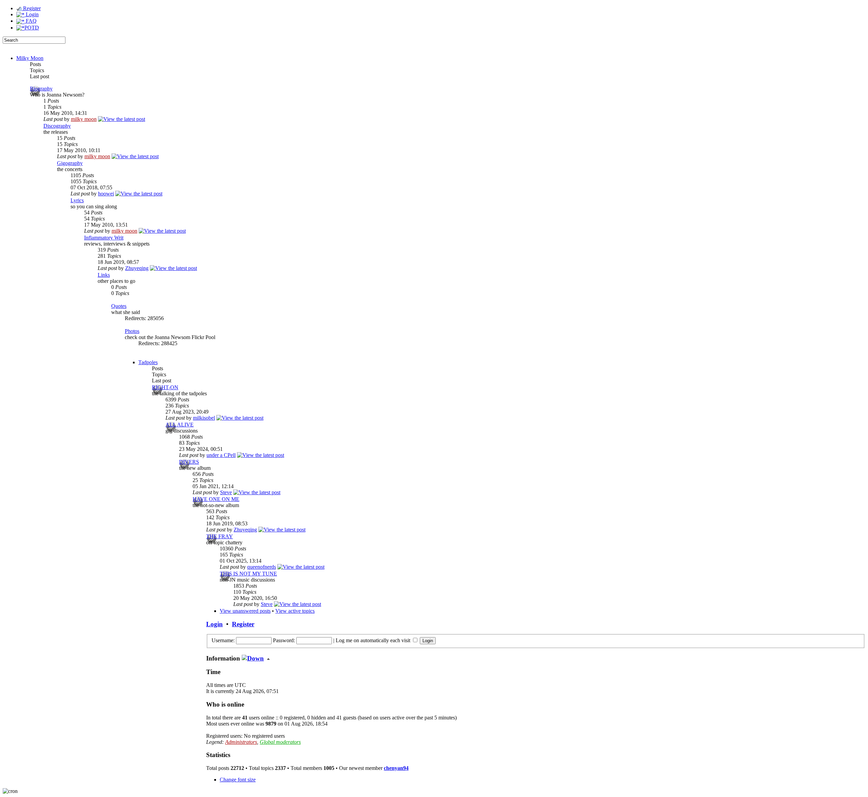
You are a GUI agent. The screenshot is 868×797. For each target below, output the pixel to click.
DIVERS (189, 462)
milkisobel (204, 418)
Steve (226, 492)
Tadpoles (148, 362)
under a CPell (221, 455)
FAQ (30, 21)
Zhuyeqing (137, 268)
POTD (31, 27)
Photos (132, 331)
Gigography (70, 163)
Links (104, 275)
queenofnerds (261, 567)
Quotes (118, 306)
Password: (284, 640)
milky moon (84, 119)
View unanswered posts (245, 611)
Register (31, 8)
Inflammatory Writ (103, 237)
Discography (57, 126)
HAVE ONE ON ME (216, 499)
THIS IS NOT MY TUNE (248, 573)
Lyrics (77, 200)
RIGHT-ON (165, 387)
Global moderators (280, 742)
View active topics (295, 611)
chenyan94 (396, 768)
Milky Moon (29, 58)
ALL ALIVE (179, 424)
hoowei (106, 193)
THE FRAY (219, 536)
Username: (223, 640)
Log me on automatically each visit (374, 640)
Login (31, 14)
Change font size (238, 779)
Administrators (241, 742)
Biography (41, 88)
